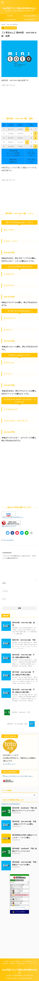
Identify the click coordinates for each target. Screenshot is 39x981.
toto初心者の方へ (21, 963)
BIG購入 (12, 963)
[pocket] (17, 533)
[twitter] (8, 533)
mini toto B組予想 (9, 19)
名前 (4, 583)
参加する (26, 909)
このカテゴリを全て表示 (19, 907)
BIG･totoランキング (9, 526)
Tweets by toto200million (10, 804)
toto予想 (9, 16)
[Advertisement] (19, 100)
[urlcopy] (31, 533)
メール (5, 591)
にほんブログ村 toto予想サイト (13, 517)
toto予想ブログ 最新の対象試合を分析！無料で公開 (19, 975)
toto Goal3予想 (29, 19)
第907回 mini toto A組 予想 (23, 640)
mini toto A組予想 (29, 16)
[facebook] (12, 533)
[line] (26, 533)
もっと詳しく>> (9, 764)
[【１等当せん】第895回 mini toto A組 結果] (22, 533)
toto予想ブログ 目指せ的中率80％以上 (19, 8)
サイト (4, 599)
